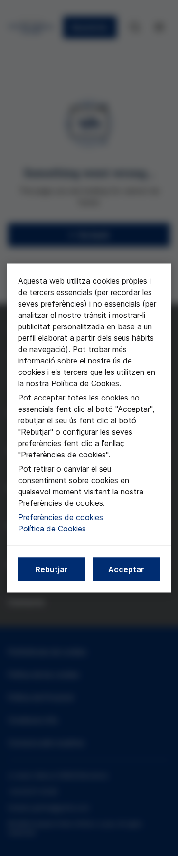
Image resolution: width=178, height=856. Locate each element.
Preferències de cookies (60, 517)
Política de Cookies (52, 528)
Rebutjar (52, 569)
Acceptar (126, 569)
